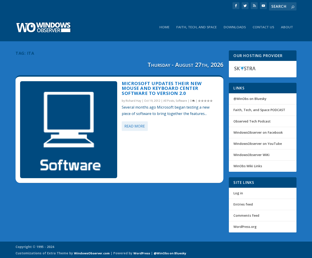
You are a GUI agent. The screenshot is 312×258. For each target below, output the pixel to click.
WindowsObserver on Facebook (258, 132)
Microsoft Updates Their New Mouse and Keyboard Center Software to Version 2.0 (162, 88)
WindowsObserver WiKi (251, 155)
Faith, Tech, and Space (196, 27)
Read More (134, 126)
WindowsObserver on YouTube (257, 143)
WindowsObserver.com (92, 253)
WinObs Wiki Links (247, 166)
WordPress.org (244, 226)
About (287, 27)
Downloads (235, 27)
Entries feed (243, 204)
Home (164, 27)
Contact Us (263, 27)
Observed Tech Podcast (252, 121)
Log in (238, 193)
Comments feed (246, 215)
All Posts (168, 101)
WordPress (141, 253)
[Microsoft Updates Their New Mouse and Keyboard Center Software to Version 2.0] (68, 129)
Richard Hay (133, 101)
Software (181, 101)
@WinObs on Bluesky (250, 98)
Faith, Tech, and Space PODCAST (259, 110)
